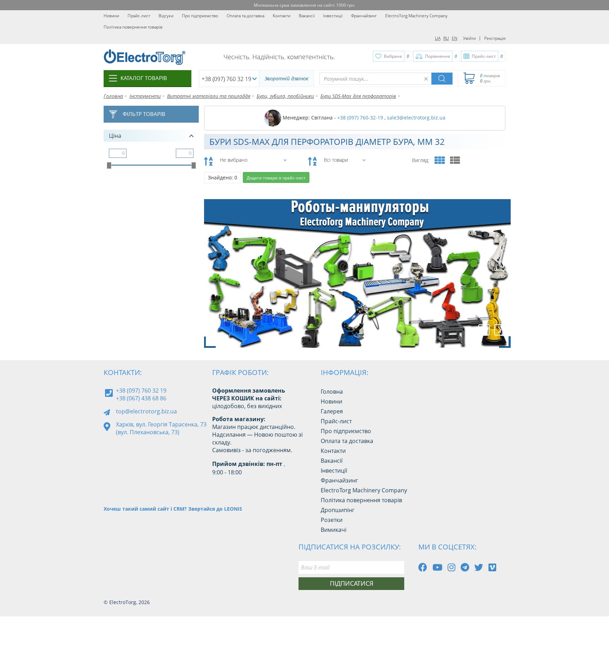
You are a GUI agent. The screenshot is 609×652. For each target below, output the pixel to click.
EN (454, 38)
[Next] (499, 330)
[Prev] (484, 330)
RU (446, 38)
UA (438, 38)
